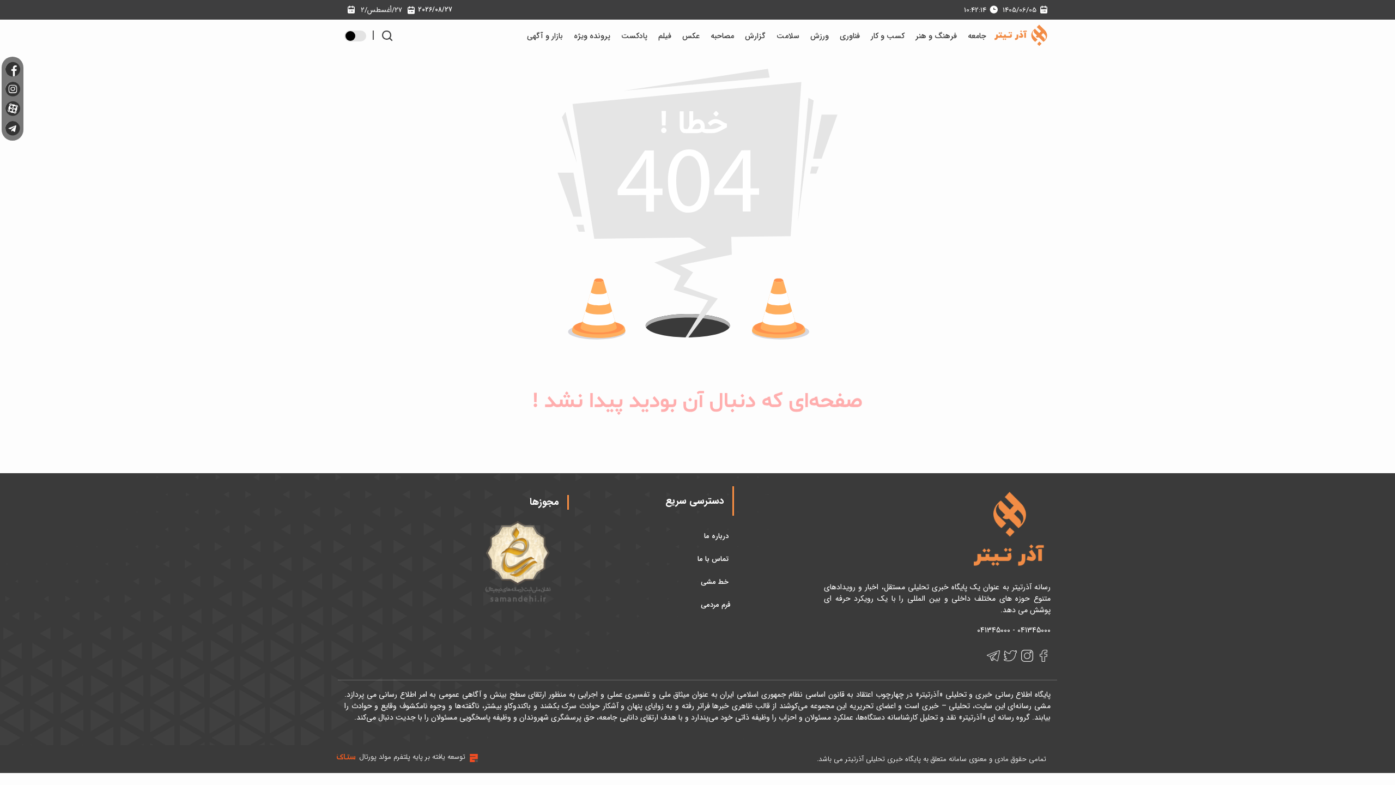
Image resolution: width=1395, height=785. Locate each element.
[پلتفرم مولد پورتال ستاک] (472, 758)
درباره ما (717, 536)
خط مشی (716, 582)
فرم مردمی (716, 605)
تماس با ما (714, 559)
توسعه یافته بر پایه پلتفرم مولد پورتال (412, 757)
